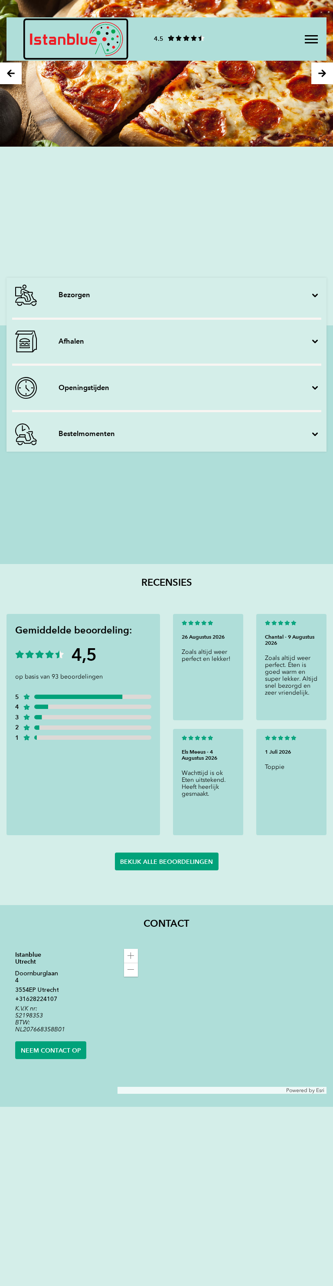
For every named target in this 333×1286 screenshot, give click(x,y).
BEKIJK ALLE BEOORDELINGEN (166, 862)
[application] (222, 1018)
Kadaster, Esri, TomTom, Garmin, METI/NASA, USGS (181, 1090)
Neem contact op (51, 1050)
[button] (131, 956)
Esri (320, 1090)
